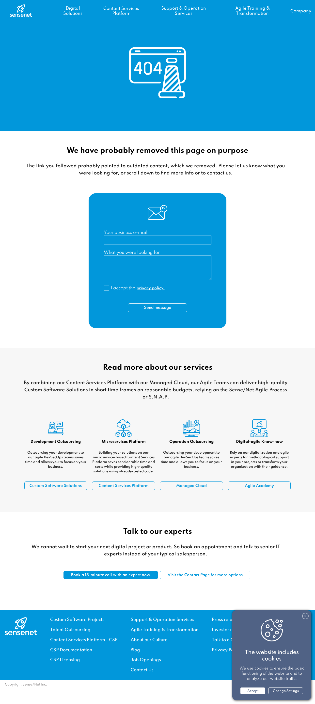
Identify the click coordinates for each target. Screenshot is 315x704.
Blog (135, 650)
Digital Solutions (72, 11)
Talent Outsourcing (70, 630)
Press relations (227, 620)
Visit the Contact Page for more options (205, 575)
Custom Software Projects (77, 620)
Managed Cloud (191, 486)
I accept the (138, 288)
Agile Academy (259, 486)
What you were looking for (132, 252)
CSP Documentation (71, 650)
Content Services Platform (121, 11)
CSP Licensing (65, 660)
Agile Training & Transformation (165, 630)
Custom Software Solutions (56, 486)
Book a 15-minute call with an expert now (110, 575)
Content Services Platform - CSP (84, 640)
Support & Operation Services (162, 620)
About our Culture (149, 640)
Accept (252, 691)
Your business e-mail (125, 232)
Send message (157, 308)
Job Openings (146, 660)
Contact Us (142, 670)
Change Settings (286, 691)
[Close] (305, 616)
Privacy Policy (226, 650)
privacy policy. (151, 288)
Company (300, 11)
